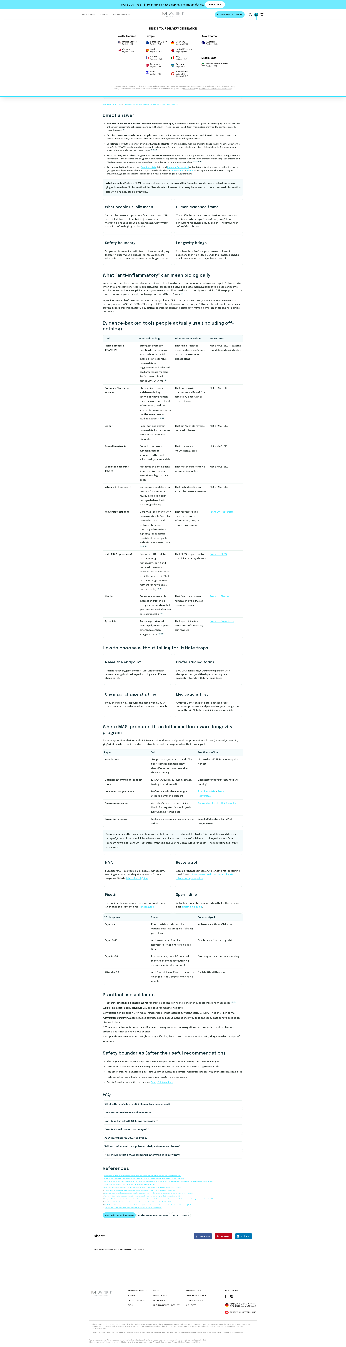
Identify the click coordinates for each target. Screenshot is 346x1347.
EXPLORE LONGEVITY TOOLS (229, 15)
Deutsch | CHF (182, 76)
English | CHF (181, 74)
